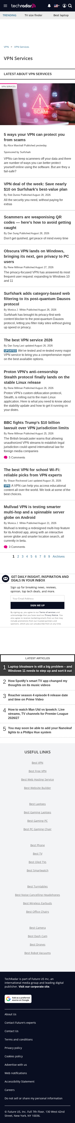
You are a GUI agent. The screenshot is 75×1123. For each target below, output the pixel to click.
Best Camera (37, 927)
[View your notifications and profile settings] (49, 6)
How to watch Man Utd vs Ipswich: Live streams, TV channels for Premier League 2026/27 (38, 714)
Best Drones (37, 944)
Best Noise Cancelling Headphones (37, 895)
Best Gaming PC (37, 821)
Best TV (37, 853)
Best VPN (37, 762)
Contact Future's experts (20, 1022)
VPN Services (21, 47)
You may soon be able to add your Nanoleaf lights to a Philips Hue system (40, 730)
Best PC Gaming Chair (37, 829)
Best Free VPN (38, 771)
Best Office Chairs (37, 911)
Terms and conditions (19, 1039)
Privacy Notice (51, 615)
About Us (10, 1014)
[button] (70, 6)
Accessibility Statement (19, 1081)
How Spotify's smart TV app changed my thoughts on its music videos (37, 683)
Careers (10, 1090)
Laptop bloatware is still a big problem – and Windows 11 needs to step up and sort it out (40, 668)
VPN (6, 47)
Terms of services (47, 612)
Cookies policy (14, 1056)
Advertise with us (16, 1064)
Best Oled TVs (37, 862)
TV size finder (33, 15)
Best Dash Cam (37, 936)
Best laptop (61, 15)
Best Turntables (37, 886)
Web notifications (16, 1073)
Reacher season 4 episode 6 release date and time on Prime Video (38, 697)
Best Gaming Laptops (37, 812)
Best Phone (37, 845)
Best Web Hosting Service (37, 779)
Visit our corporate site (34, 986)
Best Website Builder (37, 788)
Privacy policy (13, 1048)
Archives (59, 556)
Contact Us (11, 1031)
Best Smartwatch (37, 870)
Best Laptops (37, 804)
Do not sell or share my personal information (33, 1098)
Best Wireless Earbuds (37, 903)
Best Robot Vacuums (37, 953)
